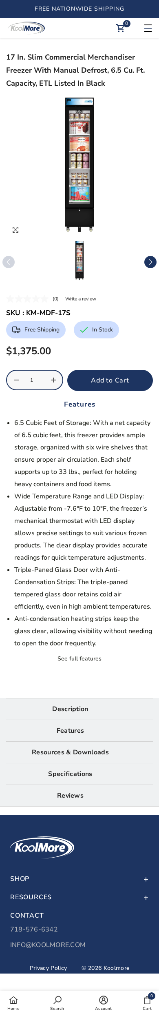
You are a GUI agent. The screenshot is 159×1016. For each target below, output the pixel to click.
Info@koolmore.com (48, 944)
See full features (79, 659)
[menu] (147, 28)
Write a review (80, 299)
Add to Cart (110, 380)
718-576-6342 (34, 929)
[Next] (150, 262)
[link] (57, 1003)
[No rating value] (29, 298)
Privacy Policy (48, 968)
